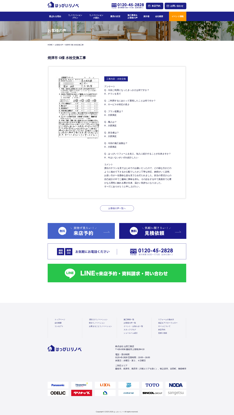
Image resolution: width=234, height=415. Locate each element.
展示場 (146, 16)
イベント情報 (178, 16)
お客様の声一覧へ (117, 208)
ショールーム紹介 (131, 333)
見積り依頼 (162, 333)
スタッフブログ (130, 330)
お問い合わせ (176, 6)
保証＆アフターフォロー (168, 323)
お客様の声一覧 (130, 323)
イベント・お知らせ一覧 (133, 326)
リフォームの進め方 (166, 319)
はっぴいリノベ (119, 412)
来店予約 (156, 6)
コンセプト (59, 326)
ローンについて (164, 326)
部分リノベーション (97, 323)
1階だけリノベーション (98, 319)
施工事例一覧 (129, 319)
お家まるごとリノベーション (100, 326)
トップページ (60, 319)
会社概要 (58, 323)
